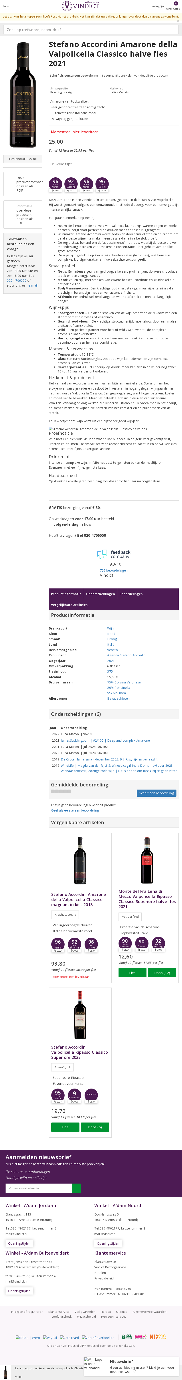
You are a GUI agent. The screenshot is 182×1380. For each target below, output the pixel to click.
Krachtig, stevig (65, 915)
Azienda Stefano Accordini (126, 655)
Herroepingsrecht (113, 1317)
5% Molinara (116, 693)
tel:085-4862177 (18, 1276)
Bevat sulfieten (118, 698)
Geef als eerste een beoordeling (75, 810)
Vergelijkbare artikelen (69, 605)
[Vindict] (80, 6)
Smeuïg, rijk (63, 1067)
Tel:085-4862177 (18, 1228)
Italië (111, 644)
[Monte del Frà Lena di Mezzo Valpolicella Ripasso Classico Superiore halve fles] (147, 860)
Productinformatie (66, 594)
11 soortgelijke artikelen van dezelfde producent (134, 75)
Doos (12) (162, 972)
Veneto (112, 650)
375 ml (112, 671)
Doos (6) (95, 1127)
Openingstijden (19, 1243)
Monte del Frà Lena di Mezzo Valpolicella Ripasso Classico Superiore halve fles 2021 (147, 899)
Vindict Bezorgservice (110, 1267)
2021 (111, 661)
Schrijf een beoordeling (156, 793)
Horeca (106, 1312)
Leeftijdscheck (62, 1317)
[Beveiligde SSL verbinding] (140, 1336)
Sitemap (122, 1312)
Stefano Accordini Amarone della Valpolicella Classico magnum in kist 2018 (78, 899)
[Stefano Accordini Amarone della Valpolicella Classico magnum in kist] (80, 860)
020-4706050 (16, 280)
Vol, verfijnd (130, 917)
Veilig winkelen (85, 1312)
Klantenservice (105, 1261)
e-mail (33, 285)
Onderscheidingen (100, 594)
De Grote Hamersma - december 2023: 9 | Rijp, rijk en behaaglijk (109, 759)
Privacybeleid (104, 1278)
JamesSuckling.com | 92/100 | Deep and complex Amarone (105, 740)
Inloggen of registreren (27, 1312)
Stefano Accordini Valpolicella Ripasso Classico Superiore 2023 (79, 1052)
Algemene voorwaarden (149, 1312)
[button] (71, 184)
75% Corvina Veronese (124, 682)
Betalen (100, 1273)
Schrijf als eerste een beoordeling (74, 75)
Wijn (110, 628)
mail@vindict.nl (17, 1234)
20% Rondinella (118, 687)
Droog (112, 639)
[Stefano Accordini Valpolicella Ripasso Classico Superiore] (80, 1015)
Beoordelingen (131, 594)
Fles (132, 972)
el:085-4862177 (107, 1228)
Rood (111, 634)
